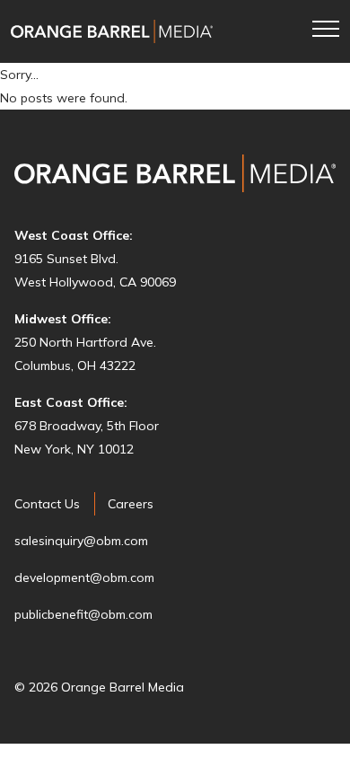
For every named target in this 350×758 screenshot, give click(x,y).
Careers (130, 504)
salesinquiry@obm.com (81, 541)
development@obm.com (84, 577)
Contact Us (47, 504)
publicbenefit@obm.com (83, 614)
